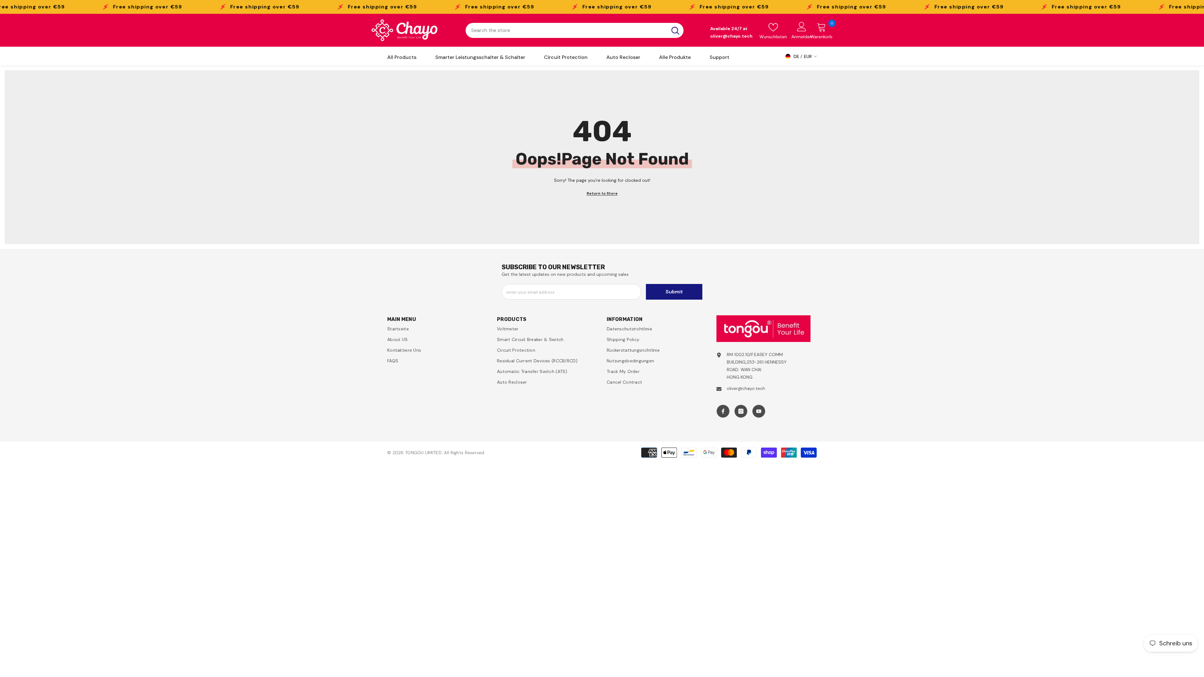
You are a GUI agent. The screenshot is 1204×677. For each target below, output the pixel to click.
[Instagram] (740, 411)
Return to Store (602, 193)
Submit (674, 291)
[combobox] (566, 30)
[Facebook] (723, 411)
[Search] (575, 30)
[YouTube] (758, 411)
